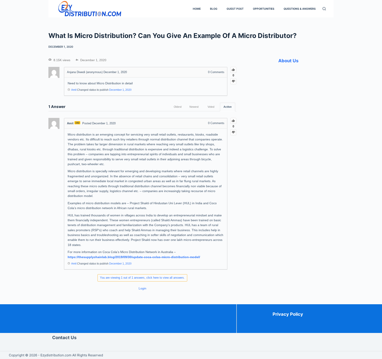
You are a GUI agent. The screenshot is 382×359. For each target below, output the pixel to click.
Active (227, 106)
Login (142, 288)
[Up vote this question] (233, 70)
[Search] (324, 8)
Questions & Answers (300, 8)
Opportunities (263, 8)
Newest (194, 106)
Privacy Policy (288, 314)
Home (197, 8)
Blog (213, 8)
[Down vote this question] (233, 81)
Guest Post (235, 8)
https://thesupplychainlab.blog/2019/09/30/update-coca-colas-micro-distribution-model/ (134, 257)
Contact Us (64, 337)
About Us (288, 60)
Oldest (177, 106)
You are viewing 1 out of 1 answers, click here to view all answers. (142, 277)
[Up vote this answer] (233, 121)
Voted (211, 106)
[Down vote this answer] (233, 132)
